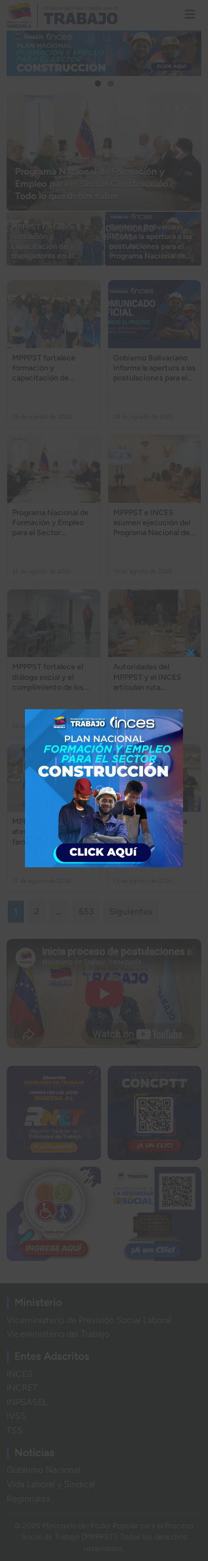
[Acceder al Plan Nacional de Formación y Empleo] (104, 788)
